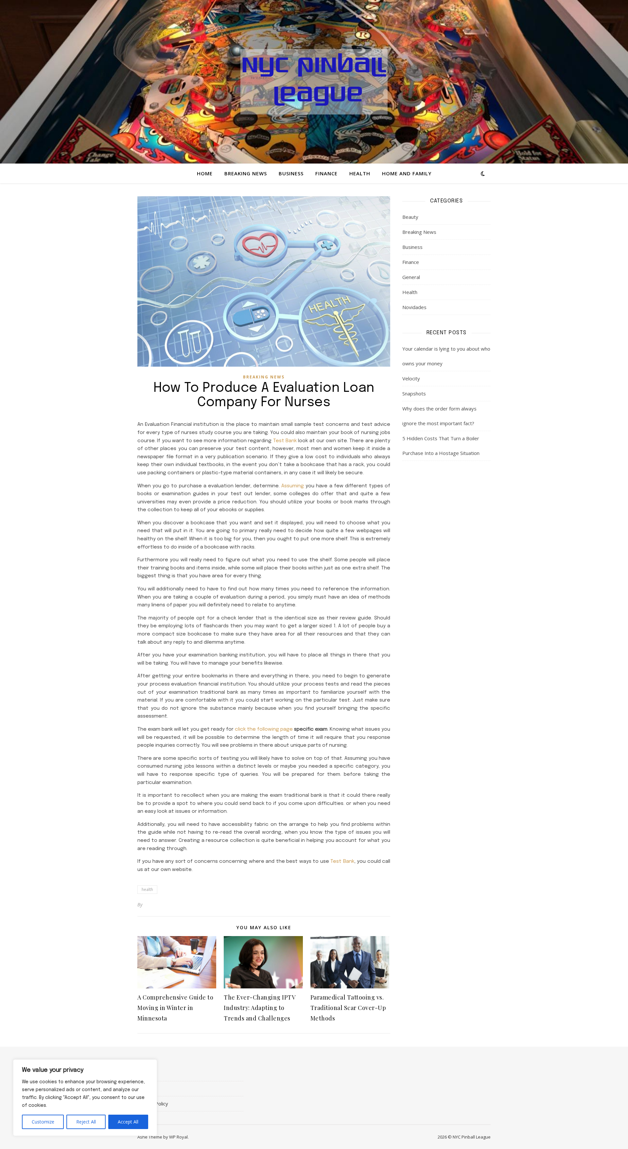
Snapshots (414, 393)
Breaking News (245, 173)
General (411, 277)
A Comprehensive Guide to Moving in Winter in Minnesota (175, 1007)
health (147, 889)
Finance (326, 173)
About (144, 1073)
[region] (85, 1097)
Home (205, 173)
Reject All (86, 1122)
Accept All (128, 1122)
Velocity (411, 378)
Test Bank (285, 441)
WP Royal (178, 1137)
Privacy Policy (152, 1103)
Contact (146, 1088)
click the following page (264, 729)
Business (291, 173)
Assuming (292, 486)
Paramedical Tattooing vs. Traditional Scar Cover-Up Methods (348, 1007)
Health (359, 173)
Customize (43, 1122)
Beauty (410, 217)
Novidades (414, 307)
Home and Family (406, 173)
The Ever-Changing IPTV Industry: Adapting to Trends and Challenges (259, 1007)
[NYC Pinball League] (314, 81)
